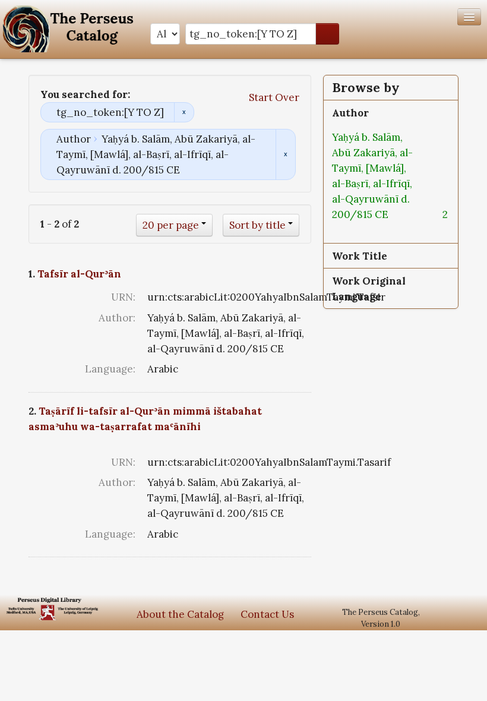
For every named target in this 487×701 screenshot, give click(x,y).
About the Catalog (180, 614)
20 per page (171, 225)
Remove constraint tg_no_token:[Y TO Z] (184, 112)
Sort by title (257, 225)
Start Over (274, 97)
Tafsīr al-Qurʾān (79, 273)
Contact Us (267, 614)
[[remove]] (398, 214)
